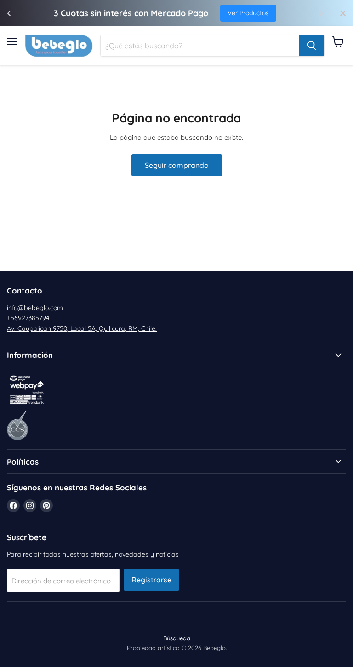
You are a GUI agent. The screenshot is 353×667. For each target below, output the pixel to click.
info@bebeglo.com (35, 308)
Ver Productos (248, 13)
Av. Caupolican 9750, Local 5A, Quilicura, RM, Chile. (82, 328)
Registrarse (151, 579)
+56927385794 (28, 318)
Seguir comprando (177, 165)
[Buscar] (311, 45)
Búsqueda (176, 638)
